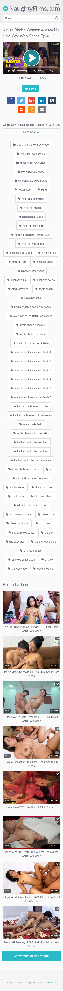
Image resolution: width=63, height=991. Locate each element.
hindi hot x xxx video (20, 253)
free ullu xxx (24, 189)
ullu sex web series (45, 541)
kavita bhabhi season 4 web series (32, 415)
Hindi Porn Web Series (32, 162)
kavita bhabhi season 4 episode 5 (32, 388)
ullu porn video (46, 523)
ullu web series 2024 (23, 559)
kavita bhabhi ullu (32, 424)
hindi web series (45, 280)
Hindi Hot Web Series (32, 153)
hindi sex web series (32, 271)
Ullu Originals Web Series (32, 180)
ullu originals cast (19, 523)
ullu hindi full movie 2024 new (32, 478)
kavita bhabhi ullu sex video (32, 442)
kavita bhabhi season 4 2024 (32, 343)
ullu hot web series (45, 487)
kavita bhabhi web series (25, 469)
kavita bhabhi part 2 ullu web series (32, 316)
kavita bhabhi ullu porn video (32, 433)
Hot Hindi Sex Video (32, 171)
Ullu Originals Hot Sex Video (32, 144)
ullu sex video (17, 541)
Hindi (44, 189)
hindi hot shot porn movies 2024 (32, 235)
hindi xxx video (19, 289)
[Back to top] (57, 984)
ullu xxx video (19, 568)
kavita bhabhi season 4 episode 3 (32, 370)
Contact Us (51, 982)
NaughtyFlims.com (34, 8)
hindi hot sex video (32, 217)
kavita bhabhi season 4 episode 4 (32, 379)
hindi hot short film (32, 226)
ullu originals (48, 514)
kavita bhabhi (45, 289)
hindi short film (18, 280)
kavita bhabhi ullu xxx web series (32, 460)
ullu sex (48, 532)
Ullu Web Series (32, 550)
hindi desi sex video (32, 199)
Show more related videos (31, 955)
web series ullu (44, 568)
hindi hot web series (32, 244)
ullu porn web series (22, 532)
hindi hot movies (32, 208)
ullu (51, 469)
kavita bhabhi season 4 (32, 334)
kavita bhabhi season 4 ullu (32, 406)
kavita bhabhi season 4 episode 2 (32, 361)
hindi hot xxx (48, 253)
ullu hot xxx (17, 496)
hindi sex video (44, 262)
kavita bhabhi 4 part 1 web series (32, 307)
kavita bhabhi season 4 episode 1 (32, 352)
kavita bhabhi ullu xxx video (32, 451)
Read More (29, 132)
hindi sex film (18, 262)
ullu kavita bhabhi (43, 496)
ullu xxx (48, 559)
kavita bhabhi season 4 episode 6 (32, 397)
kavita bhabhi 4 (32, 298)
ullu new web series (20, 514)
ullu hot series (17, 487)
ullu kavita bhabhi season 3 (32, 505)
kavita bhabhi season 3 (32, 325)
